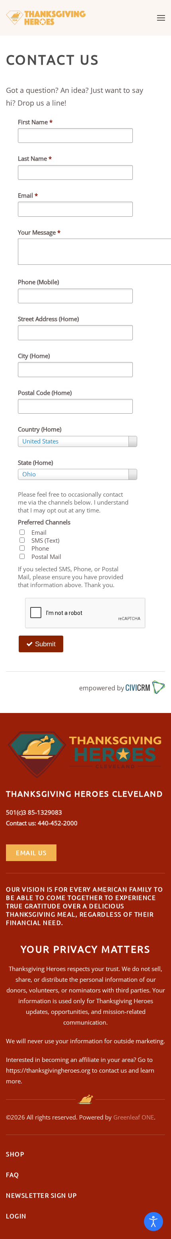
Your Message (39, 232)
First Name (35, 122)
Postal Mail (46, 557)
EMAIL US (31, 852)
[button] (161, 18)
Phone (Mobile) (38, 282)
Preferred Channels (44, 522)
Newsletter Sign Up (41, 1195)
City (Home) (34, 356)
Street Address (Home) (48, 319)
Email (28, 195)
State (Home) (35, 462)
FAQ (12, 1174)
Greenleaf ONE (133, 1117)
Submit (44, 643)
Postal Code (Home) (45, 393)
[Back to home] (46, 18)
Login (16, 1216)
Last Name (35, 158)
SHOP (15, 1154)
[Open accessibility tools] (153, 1221)
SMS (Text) (45, 540)
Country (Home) (39, 429)
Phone (40, 548)
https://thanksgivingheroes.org (48, 1070)
